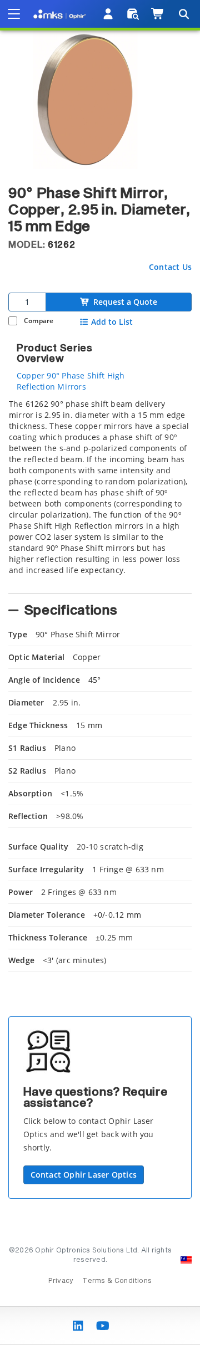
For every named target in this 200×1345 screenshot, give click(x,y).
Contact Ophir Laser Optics (84, 1174)
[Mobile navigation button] (14, 14)
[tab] (100, 492)
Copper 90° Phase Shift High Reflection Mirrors (71, 381)
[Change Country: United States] (186, 1260)
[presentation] (100, 672)
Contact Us (170, 267)
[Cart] (158, 14)
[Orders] (133, 14)
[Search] (183, 13)
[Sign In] (108, 14)
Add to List (112, 322)
